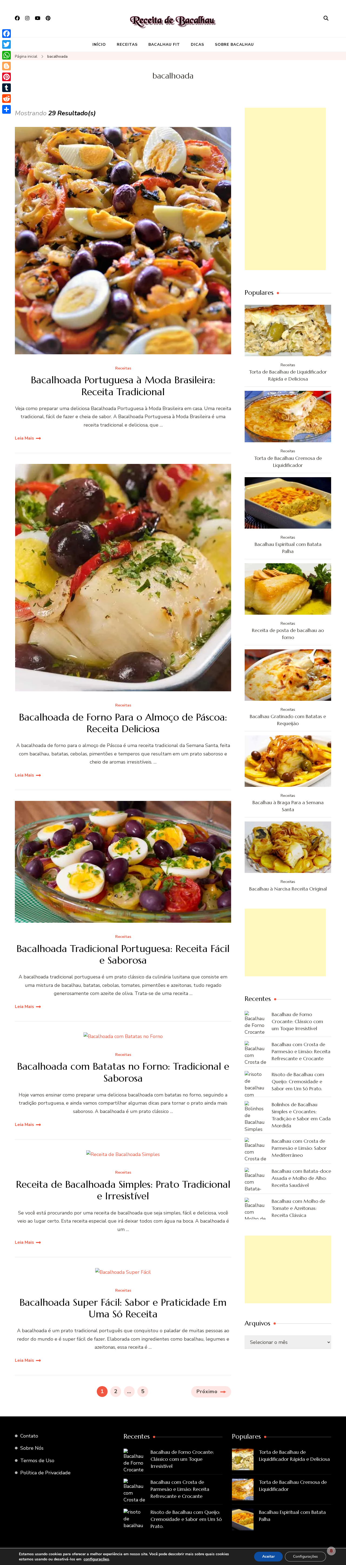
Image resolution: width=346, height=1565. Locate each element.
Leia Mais (24, 438)
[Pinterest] (6, 76)
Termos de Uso (37, 1460)
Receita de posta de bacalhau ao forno (288, 633)
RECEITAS (127, 44)
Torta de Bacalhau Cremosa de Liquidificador (288, 461)
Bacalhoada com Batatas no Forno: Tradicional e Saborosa (123, 1072)
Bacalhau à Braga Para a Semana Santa (288, 806)
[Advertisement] (285, 189)
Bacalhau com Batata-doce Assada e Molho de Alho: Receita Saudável (301, 1178)
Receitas (123, 368)
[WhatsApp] (6, 55)
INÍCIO (99, 44)
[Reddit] (6, 98)
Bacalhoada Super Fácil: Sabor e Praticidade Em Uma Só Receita (123, 1308)
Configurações (305, 1556)
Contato (29, 1436)
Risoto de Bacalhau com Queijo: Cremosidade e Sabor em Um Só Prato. (298, 1081)
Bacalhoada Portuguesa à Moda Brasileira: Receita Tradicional (123, 385)
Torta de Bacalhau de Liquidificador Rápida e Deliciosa (288, 375)
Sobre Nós (32, 1448)
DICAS (197, 44)
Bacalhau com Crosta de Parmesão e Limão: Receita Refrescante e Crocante (301, 1051)
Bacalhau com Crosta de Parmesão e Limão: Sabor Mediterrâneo (299, 1148)
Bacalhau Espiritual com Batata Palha (288, 547)
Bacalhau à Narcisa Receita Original (288, 889)
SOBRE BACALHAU (234, 44)
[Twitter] (6, 44)
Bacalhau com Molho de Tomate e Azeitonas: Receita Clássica (298, 1208)
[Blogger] (6, 66)
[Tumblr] (6, 87)
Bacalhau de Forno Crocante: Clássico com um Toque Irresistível (297, 1021)
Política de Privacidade (45, 1472)
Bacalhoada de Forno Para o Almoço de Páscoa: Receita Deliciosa (123, 723)
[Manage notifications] (331, 1551)
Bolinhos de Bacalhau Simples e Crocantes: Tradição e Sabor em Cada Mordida (301, 1115)
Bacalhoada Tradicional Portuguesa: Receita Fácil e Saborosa (122, 954)
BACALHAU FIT (164, 44)
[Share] (6, 109)
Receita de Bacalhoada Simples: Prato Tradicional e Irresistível (123, 1190)
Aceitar (268, 1556)
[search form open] (326, 18)
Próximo (207, 1391)
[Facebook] (6, 33)
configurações (96, 1559)
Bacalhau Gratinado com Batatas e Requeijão (288, 719)
